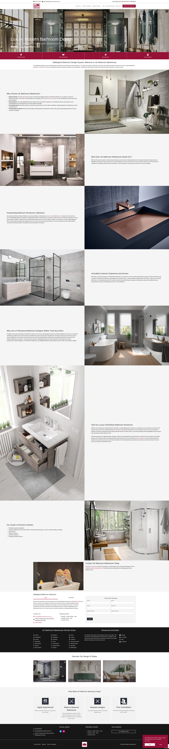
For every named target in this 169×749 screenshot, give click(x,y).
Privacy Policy (37, 744)
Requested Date (91, 610)
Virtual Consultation (86, 6)
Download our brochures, (91, 566)
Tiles (104, 6)
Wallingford (42, 67)
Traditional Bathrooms (84, 680)
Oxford (36, 635)
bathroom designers (140, 438)
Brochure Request (110, 6)
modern (46, 98)
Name (88, 600)
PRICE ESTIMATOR (129, 6)
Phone (88, 605)
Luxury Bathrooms (119, 680)
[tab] (45, 597)
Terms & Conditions (51, 744)
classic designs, (52, 98)
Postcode (113, 605)
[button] (167, 11)
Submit (89, 619)
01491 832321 (38, 622)
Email (112, 600)
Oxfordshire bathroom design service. (94, 568)
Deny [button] (160, 744)
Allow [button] (150, 744)
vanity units (49, 216)
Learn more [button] (147, 740)
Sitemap (44, 744)
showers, (60, 216)
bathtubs (68, 216)
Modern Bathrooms (49, 680)
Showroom (78, 6)
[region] (84, 30)
